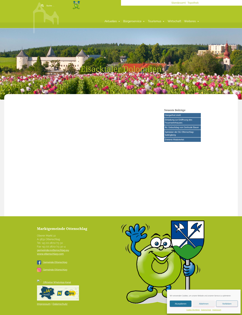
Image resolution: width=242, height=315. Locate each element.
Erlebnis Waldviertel (174, 139)
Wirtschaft (174, 21)
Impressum (216, 310)
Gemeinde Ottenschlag (55, 262)
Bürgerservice (132, 21)
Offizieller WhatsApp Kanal (57, 282)
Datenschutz (206, 310)
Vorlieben (226, 304)
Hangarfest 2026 (173, 115)
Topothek (193, 2)
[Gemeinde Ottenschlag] (67, 17)
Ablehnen (204, 304)
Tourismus (154, 21)
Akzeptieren (180, 304)
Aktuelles (110, 21)
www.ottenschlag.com (50, 253)
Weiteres (190, 21)
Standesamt (178, 2)
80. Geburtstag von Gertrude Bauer (182, 127)
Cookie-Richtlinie (193, 310)
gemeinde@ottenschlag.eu (53, 250)
